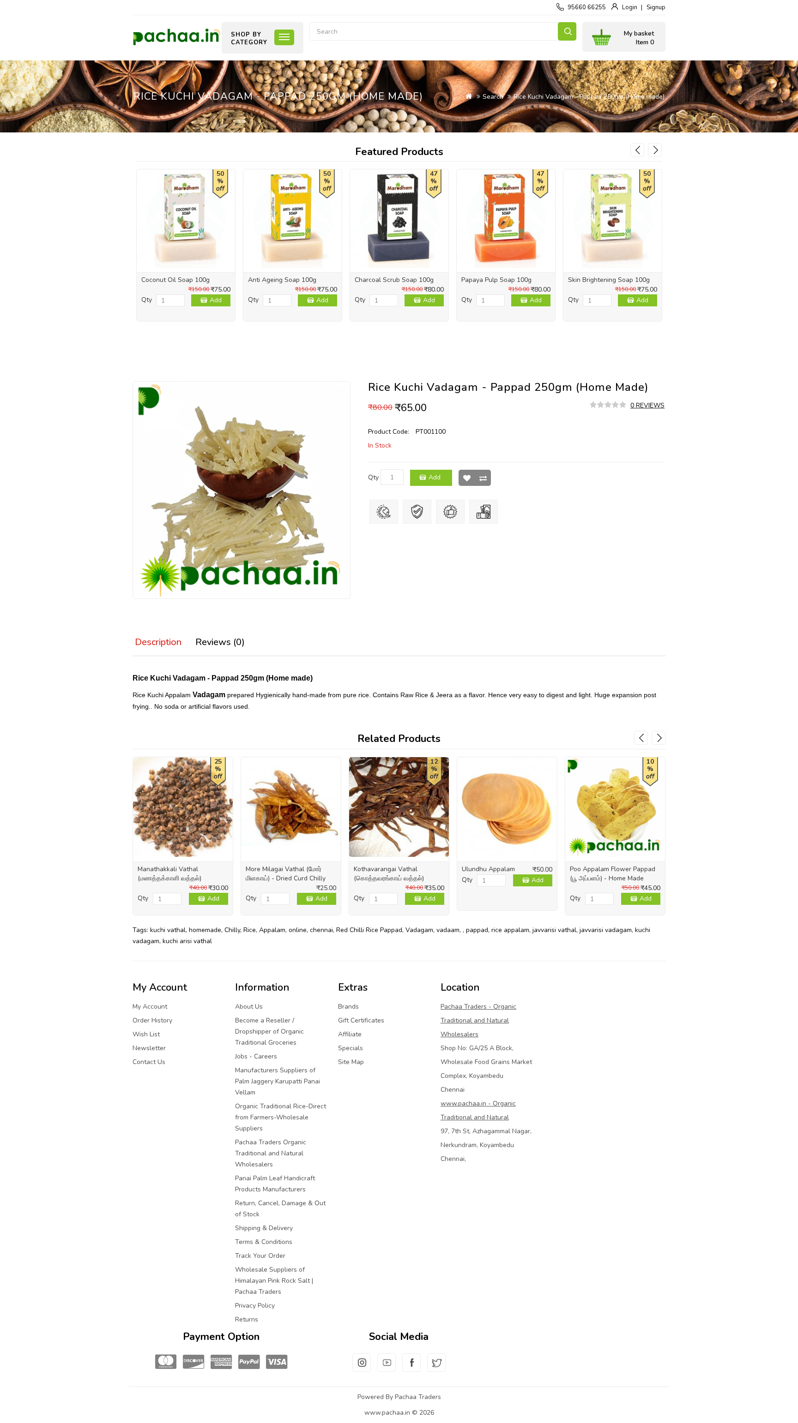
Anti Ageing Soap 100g (282, 279)
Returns (246, 1319)
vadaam (447, 930)
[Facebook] (411, 1368)
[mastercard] (165, 1362)
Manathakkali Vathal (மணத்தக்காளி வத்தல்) (169, 874)
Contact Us (149, 1062)
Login (629, 7)
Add (216, 300)
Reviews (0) (220, 642)
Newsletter (149, 1048)
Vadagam (419, 930)
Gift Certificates (361, 1020)
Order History (152, 1020)
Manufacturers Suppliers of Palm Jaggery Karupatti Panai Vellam (277, 1081)
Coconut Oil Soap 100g (175, 279)
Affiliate (350, 1034)
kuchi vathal (168, 930)
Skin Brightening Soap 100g (609, 279)
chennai (321, 930)
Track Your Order (260, 1255)
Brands (348, 1006)
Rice (249, 930)
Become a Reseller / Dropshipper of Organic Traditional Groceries (269, 1031)
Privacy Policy (255, 1305)
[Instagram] (361, 1368)
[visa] (276, 1362)
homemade (205, 930)
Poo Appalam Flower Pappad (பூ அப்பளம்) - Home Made (612, 874)
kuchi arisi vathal (187, 941)
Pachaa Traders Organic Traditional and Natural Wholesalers (270, 1153)
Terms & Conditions (263, 1242)
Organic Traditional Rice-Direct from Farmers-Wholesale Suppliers (280, 1117)
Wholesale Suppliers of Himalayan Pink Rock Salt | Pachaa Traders (274, 1280)
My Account (150, 1006)
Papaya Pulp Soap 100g (496, 279)
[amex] (221, 1362)
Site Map (351, 1062)
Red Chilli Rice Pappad (369, 930)
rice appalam (510, 930)
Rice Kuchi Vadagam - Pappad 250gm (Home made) (589, 96)
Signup (656, 7)
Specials (350, 1048)
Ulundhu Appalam (488, 869)
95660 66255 (587, 7)
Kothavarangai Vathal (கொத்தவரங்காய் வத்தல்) (389, 874)
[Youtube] (386, 1368)
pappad (477, 930)
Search (567, 31)
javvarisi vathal (554, 930)
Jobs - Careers (256, 1056)
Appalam (272, 930)
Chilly (232, 930)
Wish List (467, 478)
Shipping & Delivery (264, 1228)
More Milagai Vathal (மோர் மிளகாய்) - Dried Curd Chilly (286, 874)
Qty (146, 299)
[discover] (193, 1362)
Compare (483, 478)
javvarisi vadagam (606, 930)
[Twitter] (436, 1368)
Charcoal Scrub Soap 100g (394, 279)
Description (158, 642)
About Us (249, 1006)
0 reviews (647, 405)
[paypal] (249, 1362)
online (298, 930)
